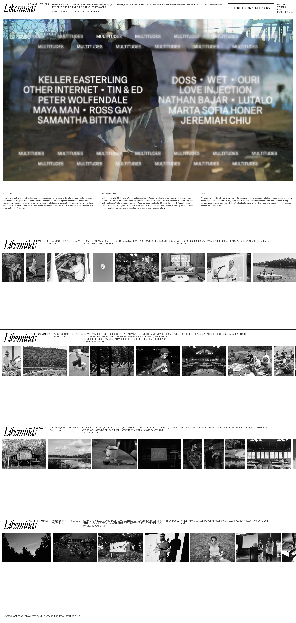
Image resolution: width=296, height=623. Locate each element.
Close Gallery (283, 243)
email (280, 10)
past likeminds (285, 12)
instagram (282, 5)
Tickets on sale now (251, 8)
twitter (281, 7)
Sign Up (74, 12)
